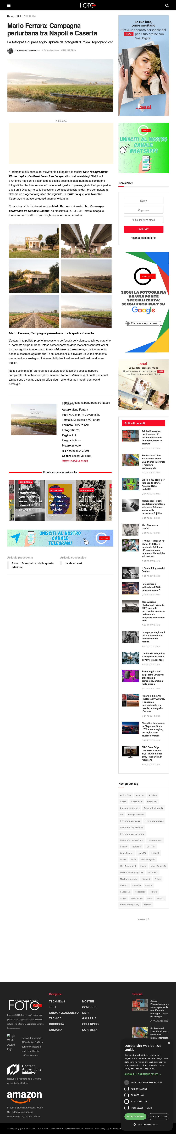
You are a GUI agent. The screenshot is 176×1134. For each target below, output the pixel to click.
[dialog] (147, 1085)
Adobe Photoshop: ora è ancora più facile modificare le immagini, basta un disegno (152, 437)
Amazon (140, 795)
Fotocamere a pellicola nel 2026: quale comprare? (151, 587)
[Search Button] (167, 5)
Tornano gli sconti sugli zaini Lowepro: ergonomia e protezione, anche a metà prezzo (153, 677)
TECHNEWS (57, 1001)
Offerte (148, 885)
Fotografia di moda (154, 820)
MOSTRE (88, 1001)
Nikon (158, 878)
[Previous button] (11, 500)
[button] (146, 1074)
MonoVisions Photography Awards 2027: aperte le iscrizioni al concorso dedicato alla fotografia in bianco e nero (153, 611)
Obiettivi (137, 885)
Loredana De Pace (26, 50)
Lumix (143, 866)
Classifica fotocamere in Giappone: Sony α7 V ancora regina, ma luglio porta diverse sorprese (153, 729)
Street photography (129, 904)
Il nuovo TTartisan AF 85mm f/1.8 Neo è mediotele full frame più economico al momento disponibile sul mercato (153, 548)
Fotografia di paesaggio (132, 827)
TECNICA (55, 1018)
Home (10, 15)
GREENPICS (90, 1024)
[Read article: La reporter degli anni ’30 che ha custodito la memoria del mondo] (130, 637)
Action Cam (125, 795)
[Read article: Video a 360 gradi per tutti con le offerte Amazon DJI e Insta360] (130, 484)
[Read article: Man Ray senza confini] (130, 530)
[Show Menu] (8, 5)
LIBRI (18, 15)
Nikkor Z (146, 878)
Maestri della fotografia (131, 872)
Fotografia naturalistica (131, 840)
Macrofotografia (159, 866)
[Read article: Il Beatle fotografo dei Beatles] (130, 573)
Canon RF (152, 801)
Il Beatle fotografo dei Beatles (153, 569)
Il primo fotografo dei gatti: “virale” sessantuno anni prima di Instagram (30, 499)
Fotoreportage (155, 840)
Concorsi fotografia (129, 808)
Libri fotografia (148, 859)
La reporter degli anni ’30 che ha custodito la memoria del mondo (153, 637)
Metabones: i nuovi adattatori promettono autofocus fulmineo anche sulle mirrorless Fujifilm (153, 507)
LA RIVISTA (89, 1030)
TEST (52, 1007)
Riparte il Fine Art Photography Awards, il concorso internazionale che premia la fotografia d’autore (153, 703)
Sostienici (31, 1023)
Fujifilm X (136, 846)
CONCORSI (89, 1007)
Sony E (160, 898)
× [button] (168, 1043)
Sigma (123, 898)
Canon (123, 801)
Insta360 (142, 853)
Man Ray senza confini (150, 526)
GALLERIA (89, 1018)
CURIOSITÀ (56, 1024)
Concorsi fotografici (153, 808)
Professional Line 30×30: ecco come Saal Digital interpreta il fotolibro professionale (153, 461)
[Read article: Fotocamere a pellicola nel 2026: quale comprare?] (130, 588)
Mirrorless (153, 872)
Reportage (140, 891)
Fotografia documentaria (132, 833)
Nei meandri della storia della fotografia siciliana (90, 503)
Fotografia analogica (130, 820)
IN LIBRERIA (30, 15)
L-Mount (155, 853)
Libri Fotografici (128, 866)
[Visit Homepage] (88, 5)
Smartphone (137, 898)
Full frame (151, 846)
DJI (122, 814)
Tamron (147, 904)
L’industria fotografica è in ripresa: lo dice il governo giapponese (153, 656)
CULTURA (55, 1030)
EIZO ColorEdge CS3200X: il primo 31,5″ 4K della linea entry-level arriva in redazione (152, 753)
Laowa (123, 859)
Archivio (153, 795)
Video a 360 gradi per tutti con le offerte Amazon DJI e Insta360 (153, 484)
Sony (149, 898)
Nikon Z (124, 885)
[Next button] (109, 500)
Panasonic (125, 891)
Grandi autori (126, 853)
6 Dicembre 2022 (50, 50)
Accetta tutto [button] (135, 1116)
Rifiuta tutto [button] (158, 1116)
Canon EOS (137, 801)
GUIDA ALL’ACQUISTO (64, 1013)
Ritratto (153, 891)
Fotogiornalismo (136, 814)
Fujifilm (123, 846)
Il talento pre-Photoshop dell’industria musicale (58, 503)
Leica (133, 859)
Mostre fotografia (128, 878)
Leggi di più (149, 1068)
